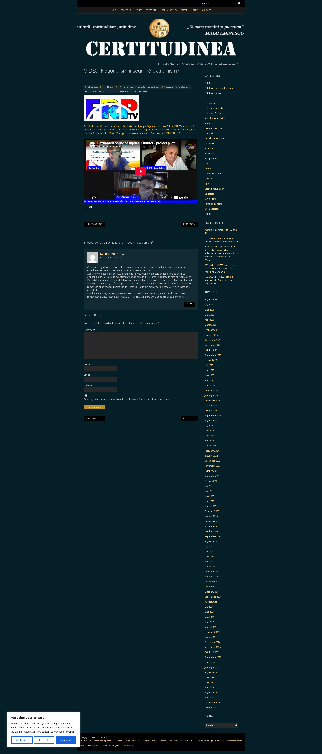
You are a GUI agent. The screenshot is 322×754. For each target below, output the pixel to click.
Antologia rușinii (213, 93)
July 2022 (209, 546)
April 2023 (209, 501)
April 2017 (209, 697)
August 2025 (211, 360)
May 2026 (209, 314)
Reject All (44, 740)
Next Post (188, 224)
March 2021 (210, 626)
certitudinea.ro (185, 87)
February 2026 (212, 329)
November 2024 (213, 405)
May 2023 (209, 496)
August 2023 (211, 480)
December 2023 (212, 460)
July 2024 (209, 425)
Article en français (214, 108)
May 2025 (209, 375)
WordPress (97, 745)
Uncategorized (212, 208)
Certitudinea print (213, 128)
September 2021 (213, 596)
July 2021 (209, 606)
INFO (207, 163)
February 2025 (212, 390)
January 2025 (211, 395)
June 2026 (209, 309)
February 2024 (212, 450)
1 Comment (168, 87)
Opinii (207, 183)
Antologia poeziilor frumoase (219, 87)
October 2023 (211, 470)
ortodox (133, 91)
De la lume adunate (215, 138)
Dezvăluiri (210, 143)
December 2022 (212, 521)
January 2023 (211, 516)
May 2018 (209, 682)
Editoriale (151, 10)
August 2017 (211, 692)
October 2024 (211, 410)
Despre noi (126, 10)
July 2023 (209, 485)
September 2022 (213, 536)
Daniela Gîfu (103, 91)
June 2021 (209, 611)
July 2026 (209, 304)
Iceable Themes (127, 745)
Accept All (65, 740)
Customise (22, 740)
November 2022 (213, 526)
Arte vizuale (211, 103)
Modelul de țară (169, 10)
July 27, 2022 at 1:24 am (110, 257)
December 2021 (212, 581)
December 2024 (212, 400)
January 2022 (211, 576)
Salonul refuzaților (214, 188)
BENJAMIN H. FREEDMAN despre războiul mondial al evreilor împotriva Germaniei (220, 268)
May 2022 (209, 556)
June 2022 (209, 551)
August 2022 (211, 541)
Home (160, 64)
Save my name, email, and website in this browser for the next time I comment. (127, 399)
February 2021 (212, 631)
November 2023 (213, 465)
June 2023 (209, 490)
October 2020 (211, 652)
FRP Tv (112, 91)
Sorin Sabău (142, 91)
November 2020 (213, 647)
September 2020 (213, 657)
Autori (184, 10)
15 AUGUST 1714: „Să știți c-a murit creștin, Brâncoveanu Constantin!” (219, 280)
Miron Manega (107, 87)
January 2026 (211, 334)
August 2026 (211, 299)
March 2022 (210, 566)
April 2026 (209, 319)
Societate (185, 64)
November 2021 (213, 586)
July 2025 (209, 365)
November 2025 (213, 344)
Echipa (138, 10)
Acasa (114, 10)
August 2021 (211, 601)
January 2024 (211, 455)
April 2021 (209, 621)
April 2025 (209, 380)
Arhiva (195, 10)
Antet (207, 82)
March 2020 (210, 662)
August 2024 (211, 420)
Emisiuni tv (175, 64)
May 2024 (209, 435)
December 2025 (212, 339)
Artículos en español (215, 118)
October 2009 (211, 707)
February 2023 (212, 511)
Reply (189, 304)
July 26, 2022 (92, 87)
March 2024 (210, 445)
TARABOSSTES (109, 254)
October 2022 (211, 531)
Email (88, 374)
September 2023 (213, 475)
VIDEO (208, 213)
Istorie (208, 168)
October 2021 (211, 591)
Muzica (208, 178)
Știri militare (210, 198)
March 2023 (210, 506)
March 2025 (210, 385)
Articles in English (213, 113)
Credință (209, 133)
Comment (90, 330)
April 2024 (209, 440)
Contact (206, 10)
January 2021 (211, 637)
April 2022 (209, 561)
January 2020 (211, 667)
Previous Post (95, 224)
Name (88, 364)
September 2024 (213, 415)
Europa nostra (212, 158)
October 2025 (211, 349)
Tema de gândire (197, 64)
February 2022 (212, 571)
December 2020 (212, 642)
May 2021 (209, 616)
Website (88, 385)
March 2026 (210, 324)
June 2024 (209, 430)
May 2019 (209, 677)
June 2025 (209, 370)
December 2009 (212, 702)
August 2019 (211, 672)
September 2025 (213, 355)
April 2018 (209, 687)
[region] (43, 729)
